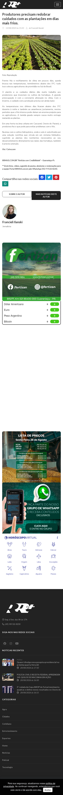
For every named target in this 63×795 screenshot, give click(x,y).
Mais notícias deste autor (46, 195)
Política (19, 660)
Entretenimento (9, 731)
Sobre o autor (17, 194)
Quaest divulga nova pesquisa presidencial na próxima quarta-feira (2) (38, 663)
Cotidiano (6, 724)
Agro (4, 709)
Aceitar (48, 789)
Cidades (6, 716)
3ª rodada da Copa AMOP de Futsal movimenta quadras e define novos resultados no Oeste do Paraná (39, 689)
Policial (5, 760)
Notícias (6, 753)
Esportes (6, 738)
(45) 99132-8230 (12, 624)
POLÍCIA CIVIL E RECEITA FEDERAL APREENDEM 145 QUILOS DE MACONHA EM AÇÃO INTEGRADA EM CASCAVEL (38, 677)
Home (5, 745)
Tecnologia (7, 767)
